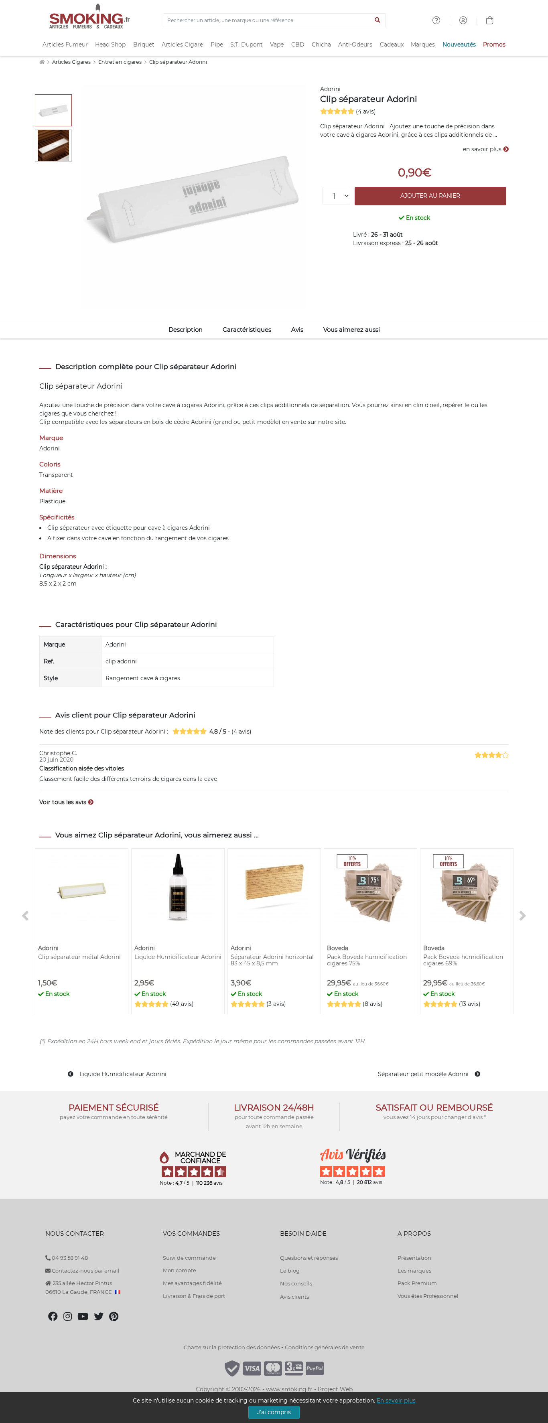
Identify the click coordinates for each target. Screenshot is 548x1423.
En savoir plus (396, 1400)
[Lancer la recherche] (377, 20)
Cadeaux (392, 44)
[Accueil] (42, 62)
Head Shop (110, 44)
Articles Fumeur (65, 44)
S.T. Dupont (246, 44)
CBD (297, 44)
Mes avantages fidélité (192, 1283)
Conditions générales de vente (325, 1347)
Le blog (290, 1270)
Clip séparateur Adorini (178, 62)
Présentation (414, 1258)
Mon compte (179, 1270)
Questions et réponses (309, 1258)
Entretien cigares (120, 62)
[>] (523, 916)
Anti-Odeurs (355, 44)
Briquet (143, 44)
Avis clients (294, 1296)
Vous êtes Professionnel (428, 1296)
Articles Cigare (182, 44)
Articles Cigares (72, 62)
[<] (25, 916)
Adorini (330, 89)
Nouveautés (459, 44)
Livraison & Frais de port (194, 1296)
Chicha (321, 44)
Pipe (217, 44)
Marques (423, 44)
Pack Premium (417, 1283)
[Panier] (489, 21)
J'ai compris (274, 1412)
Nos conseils (296, 1283)
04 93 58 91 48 (69, 1258)
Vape (277, 44)
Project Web (335, 1389)
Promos (494, 44)
